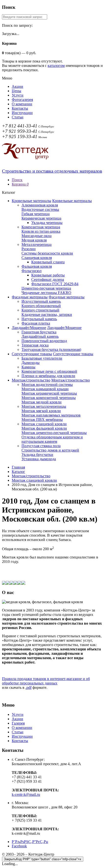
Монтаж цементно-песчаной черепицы (54, 433)
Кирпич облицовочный (41, 306)
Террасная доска (35, 345)
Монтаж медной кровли (41, 402)
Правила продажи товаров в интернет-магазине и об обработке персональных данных (46, 681)
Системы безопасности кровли (47, 253)
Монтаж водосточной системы (47, 384)
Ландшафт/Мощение (29, 328)
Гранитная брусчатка (38, 332)
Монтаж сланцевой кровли (44, 424)
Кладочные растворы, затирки (46, 314)
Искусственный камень (41, 301)
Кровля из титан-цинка (40, 231)
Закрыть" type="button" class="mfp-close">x (42, 859)
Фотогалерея (22, 99)
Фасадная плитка (35, 323)
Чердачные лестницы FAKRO (46, 293)
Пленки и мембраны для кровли (48, 376)
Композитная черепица (40, 227)
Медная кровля (34, 240)
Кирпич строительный (40, 310)
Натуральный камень (39, 319)
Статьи (17, 117)
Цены (16, 91)
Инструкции (22, 113)
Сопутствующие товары (32, 354)
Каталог (18, 471)
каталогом (56, 65)
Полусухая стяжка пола (41, 446)
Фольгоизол (31, 271)
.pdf (28, 687)
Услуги (17, 95)
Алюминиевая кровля (39, 205)
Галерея (18, 723)
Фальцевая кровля (36, 266)
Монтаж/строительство (31, 380)
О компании (22, 104)
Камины (28, 367)
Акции (17, 86)
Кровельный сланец (48, 262)
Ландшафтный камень (40, 336)
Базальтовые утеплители (41, 358)
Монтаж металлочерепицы (43, 406)
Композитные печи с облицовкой (49, 371)
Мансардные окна (36, 236)
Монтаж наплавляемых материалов (51, 415)
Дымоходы (30, 363)
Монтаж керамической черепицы (49, 393)
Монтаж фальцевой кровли (44, 428)
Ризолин (28, 249)
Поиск (17, 180)
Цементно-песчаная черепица (46, 288)
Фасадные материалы (30, 297)
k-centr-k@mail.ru (26, 794)
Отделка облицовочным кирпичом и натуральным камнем (52, 439)
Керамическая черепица (41, 218)
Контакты (20, 108)
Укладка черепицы (47, 223)
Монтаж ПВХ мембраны (42, 419)
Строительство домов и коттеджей (50, 450)
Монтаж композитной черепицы (48, 398)
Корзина (20, 184)
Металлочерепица (36, 244)
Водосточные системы (40, 209)
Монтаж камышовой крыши (45, 389)
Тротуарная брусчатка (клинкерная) (51, 349)
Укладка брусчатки (37, 454)
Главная (18, 467)
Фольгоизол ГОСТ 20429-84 (54, 284)
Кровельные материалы (31, 201)
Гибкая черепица (35, 214)
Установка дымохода (38, 459)
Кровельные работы (48, 275)
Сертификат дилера (47, 279)
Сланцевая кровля (36, 258)
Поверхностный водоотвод (44, 341)
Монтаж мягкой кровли (41, 411)
